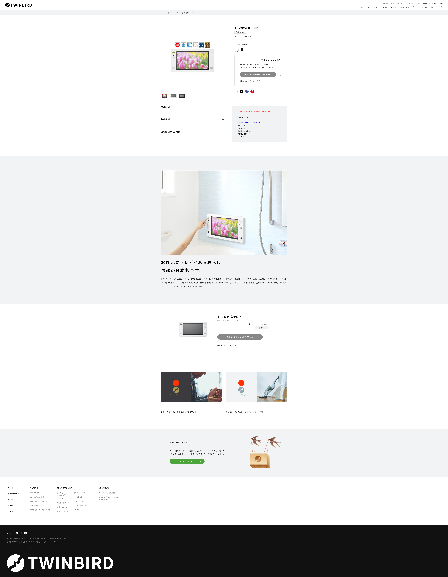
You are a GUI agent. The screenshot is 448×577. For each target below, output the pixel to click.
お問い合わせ (34, 505)
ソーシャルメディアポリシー (37, 538)
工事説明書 (241, 128)
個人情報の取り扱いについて (16, 538)
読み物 (385, 8)
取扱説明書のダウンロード (38, 501)
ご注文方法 (61, 498)
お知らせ (393, 8)
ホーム (163, 13)
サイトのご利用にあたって (39, 542)
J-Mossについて (243, 117)
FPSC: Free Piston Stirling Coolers (429, 3)
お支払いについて (63, 503)
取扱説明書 (244, 81)
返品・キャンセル (62, 511)
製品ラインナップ (173, 13)
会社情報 (385, 3)
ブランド (362, 8)
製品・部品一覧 (373, 7)
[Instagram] (21, 533)
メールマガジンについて (81, 501)
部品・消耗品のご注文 (37, 497)
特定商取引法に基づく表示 (58, 538)
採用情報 (400, 3)
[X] (241, 91)
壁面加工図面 (242, 134)
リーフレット (241, 137)
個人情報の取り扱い (80, 497)
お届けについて (62, 507)
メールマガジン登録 (187, 461)
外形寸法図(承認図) (244, 131)
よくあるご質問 (255, 81)
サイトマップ (54, 542)
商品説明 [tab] (165, 107)
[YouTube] (25, 533)
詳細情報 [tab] (165, 119)
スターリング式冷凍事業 (107, 493)
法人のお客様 (409, 3)
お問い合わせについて (81, 505)
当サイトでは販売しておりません (258, 74)
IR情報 (393, 3)
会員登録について (79, 493)
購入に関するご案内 (64, 488)
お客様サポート (404, 8)
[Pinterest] (252, 91)
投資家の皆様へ (12, 542)
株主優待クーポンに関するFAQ (40, 510)
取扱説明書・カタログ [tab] (171, 132)
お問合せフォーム (257, 67)
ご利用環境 (77, 509)
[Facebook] (247, 91)
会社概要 (11, 505)
